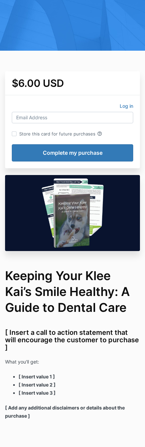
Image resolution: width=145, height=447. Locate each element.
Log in (126, 106)
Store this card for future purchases (60, 133)
